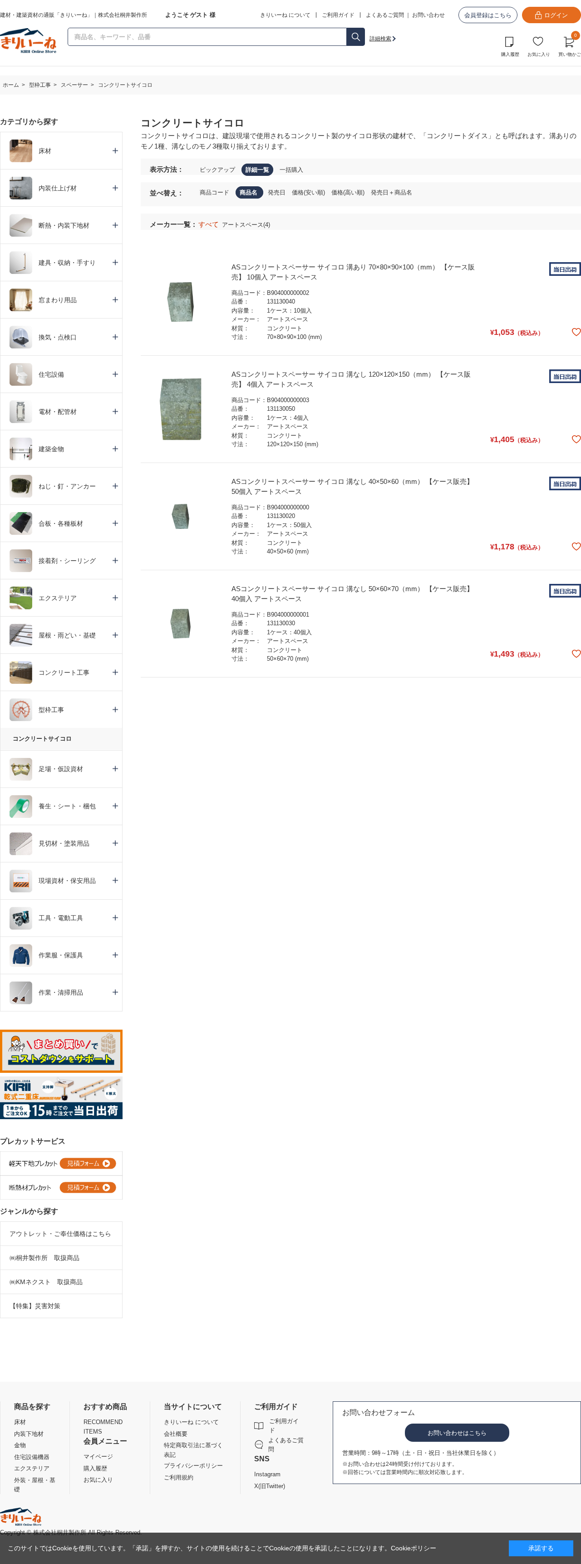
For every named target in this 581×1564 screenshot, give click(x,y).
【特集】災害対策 (35, 1306)
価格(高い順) (348, 192)
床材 (20, 1422)
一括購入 (291, 169)
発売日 (277, 192)
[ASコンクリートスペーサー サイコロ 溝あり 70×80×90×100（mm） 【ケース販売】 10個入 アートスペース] (180, 302)
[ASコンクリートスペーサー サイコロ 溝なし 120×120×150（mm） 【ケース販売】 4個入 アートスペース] (180, 409)
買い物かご (569, 45)
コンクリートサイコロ (42, 738)
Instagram (267, 1474)
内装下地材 (29, 1433)
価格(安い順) (309, 192)
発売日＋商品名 (391, 192)
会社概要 (175, 1433)
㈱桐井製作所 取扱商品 (44, 1257)
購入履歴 (510, 54)
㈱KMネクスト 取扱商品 (46, 1281)
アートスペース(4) (246, 224)
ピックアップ (217, 169)
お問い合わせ (428, 15)
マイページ (98, 1456)
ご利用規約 (178, 1477)
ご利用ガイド (284, 1426)
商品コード (215, 192)
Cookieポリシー (413, 1548)
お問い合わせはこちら (457, 1433)
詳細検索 (380, 38)
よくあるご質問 (385, 15)
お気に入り (538, 54)
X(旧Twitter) (269, 1486)
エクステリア (31, 1468)
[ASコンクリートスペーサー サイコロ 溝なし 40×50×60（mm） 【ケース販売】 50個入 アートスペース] (180, 516)
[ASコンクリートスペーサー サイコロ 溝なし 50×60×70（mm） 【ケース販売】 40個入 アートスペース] (180, 623)
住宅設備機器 (31, 1457)
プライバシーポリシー (193, 1465)
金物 (20, 1445)
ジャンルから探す (29, 1211)
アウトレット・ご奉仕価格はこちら (60, 1233)
